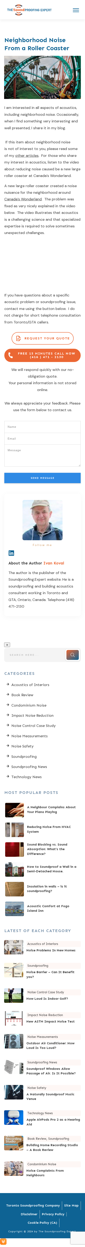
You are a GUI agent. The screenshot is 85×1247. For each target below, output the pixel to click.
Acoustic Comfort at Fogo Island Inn (42, 909)
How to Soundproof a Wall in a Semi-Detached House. (42, 869)
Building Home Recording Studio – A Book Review (42, 1144)
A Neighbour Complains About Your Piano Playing (42, 810)
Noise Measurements (29, 736)
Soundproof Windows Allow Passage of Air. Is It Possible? (42, 1068)
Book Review (22, 695)
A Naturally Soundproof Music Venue (42, 1093)
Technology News (26, 777)
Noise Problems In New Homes (42, 947)
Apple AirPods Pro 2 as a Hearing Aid (42, 1119)
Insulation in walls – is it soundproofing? (42, 889)
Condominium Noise (28, 705)
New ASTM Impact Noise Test (42, 1018)
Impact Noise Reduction (32, 715)
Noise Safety (22, 746)
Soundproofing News (29, 766)
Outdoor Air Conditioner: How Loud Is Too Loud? (42, 1042)
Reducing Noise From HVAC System (42, 830)
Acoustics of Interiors (30, 685)
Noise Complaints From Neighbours (42, 1170)
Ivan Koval (53, 563)
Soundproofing (24, 756)
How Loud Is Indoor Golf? (42, 995)
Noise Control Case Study (33, 725)
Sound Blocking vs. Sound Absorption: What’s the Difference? (42, 849)
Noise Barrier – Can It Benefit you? (42, 971)
